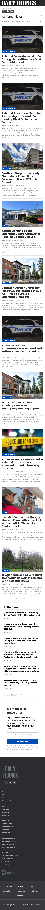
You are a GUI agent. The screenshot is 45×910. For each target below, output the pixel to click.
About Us (5, 852)
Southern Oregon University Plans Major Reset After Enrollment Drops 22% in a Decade (21, 177)
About (35, 891)
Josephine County (9, 841)
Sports (4, 806)
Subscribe (24, 741)
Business (5, 792)
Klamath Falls (7, 827)
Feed (32, 886)
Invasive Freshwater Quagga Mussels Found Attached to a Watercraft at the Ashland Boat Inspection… (22, 521)
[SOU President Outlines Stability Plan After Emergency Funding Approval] (22, 385)
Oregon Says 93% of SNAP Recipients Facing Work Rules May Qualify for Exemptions (21, 640)
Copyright (6, 861)
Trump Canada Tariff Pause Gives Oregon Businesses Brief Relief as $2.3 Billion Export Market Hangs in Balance (21, 668)
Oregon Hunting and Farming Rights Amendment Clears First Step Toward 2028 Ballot (21, 626)
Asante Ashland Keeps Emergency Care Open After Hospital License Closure (21, 234)
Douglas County (8, 847)
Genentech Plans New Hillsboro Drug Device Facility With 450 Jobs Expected (22, 613)
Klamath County (8, 844)
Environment (7, 798)
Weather (7, 891)
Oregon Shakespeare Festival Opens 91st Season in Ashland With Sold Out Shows (22, 578)
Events (5, 570)
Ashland (5, 821)
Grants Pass (7, 824)
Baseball (5, 815)
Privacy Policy (7, 858)
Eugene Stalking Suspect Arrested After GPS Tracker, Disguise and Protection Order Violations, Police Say (22, 654)
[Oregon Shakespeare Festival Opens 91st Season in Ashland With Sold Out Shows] (22, 558)
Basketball (6, 812)
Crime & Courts (9, 51)
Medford (5, 830)
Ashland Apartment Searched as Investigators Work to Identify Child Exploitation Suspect (22, 117)
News (5, 226)
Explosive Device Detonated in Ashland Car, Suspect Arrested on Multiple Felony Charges (22, 464)
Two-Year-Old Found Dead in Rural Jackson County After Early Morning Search (20, 682)
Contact (5, 864)
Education (7, 168)
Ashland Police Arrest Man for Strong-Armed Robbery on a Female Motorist (22, 59)
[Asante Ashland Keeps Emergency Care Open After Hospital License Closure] (22, 214)
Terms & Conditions (10, 855)
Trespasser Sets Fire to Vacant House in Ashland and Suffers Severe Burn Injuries (22, 348)
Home (9, 886)
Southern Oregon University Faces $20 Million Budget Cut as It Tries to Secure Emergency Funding (21, 292)
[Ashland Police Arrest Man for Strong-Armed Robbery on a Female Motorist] (22, 39)
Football (5, 809)
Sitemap (22, 891)
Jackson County (8, 838)
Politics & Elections (10, 801)
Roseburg (6, 833)
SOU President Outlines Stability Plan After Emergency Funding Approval (22, 405)
